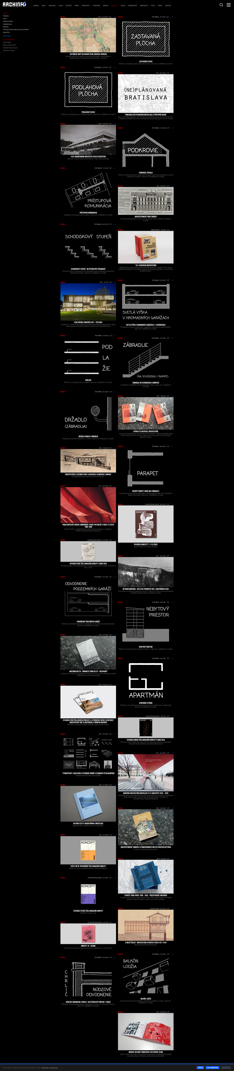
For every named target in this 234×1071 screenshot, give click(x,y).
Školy (123, 5)
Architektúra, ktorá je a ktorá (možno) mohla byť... (88, 476)
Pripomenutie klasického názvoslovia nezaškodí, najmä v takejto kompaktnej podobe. (146, 219)
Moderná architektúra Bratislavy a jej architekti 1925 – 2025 (145, 793)
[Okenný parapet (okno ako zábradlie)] (146, 468)
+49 (115, 124)
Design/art (132, 5)
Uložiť (200, 1067)
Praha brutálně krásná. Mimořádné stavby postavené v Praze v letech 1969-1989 (88, 526)
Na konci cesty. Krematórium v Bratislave (88, 824)
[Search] (221, 4)
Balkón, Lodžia (146, 999)
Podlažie (88, 380)
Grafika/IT (144, 5)
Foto (153, 5)
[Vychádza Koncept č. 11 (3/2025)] (146, 524)
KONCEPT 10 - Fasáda (88, 946)
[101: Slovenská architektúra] (146, 247)
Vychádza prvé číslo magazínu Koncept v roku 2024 (88, 564)
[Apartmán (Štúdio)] (146, 680)
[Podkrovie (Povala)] (146, 150)
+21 (173, 808)
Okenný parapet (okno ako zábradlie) (145, 491)
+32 (115, 486)
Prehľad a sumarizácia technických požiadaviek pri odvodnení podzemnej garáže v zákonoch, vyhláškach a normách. (88, 624)
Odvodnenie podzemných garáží (88, 622)
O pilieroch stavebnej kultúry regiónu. (146, 849)
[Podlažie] (88, 357)
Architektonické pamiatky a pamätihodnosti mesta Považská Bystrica (146, 847)
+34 (172, 396)
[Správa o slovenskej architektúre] (146, 413)
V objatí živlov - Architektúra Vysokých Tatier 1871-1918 (145, 943)
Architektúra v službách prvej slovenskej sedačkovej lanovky (88, 475)
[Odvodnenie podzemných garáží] (88, 599)
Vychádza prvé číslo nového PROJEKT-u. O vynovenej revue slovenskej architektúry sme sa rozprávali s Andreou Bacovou (88, 721)
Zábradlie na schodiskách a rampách (145, 383)
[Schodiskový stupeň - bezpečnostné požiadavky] (88, 246)
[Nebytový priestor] (146, 624)
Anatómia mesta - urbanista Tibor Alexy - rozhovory (88, 672)
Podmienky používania (49, 1067)
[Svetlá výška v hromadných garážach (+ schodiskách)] (146, 302)
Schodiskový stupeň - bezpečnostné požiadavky (88, 269)
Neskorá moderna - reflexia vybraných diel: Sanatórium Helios (146, 589)
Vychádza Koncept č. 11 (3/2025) (146, 545)
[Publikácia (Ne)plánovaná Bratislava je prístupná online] (146, 93)
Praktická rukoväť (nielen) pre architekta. (88, 775)
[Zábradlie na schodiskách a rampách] (146, 360)
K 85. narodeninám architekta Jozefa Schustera (88, 157)
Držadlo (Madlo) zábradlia (88, 437)
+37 (172, 230)
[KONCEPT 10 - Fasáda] (88, 933)
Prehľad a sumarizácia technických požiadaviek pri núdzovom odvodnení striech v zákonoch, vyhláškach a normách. (88, 1005)
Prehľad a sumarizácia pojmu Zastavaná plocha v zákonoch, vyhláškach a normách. (146, 64)
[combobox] (221, 4)
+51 (115, 335)
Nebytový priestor (145, 647)
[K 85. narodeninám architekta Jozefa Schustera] (88, 140)
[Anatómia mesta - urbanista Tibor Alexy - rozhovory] (88, 653)
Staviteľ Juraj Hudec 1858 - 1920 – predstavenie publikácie (145, 896)
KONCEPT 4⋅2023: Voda (88, 913)
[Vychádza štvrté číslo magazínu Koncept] (88, 894)
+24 (115, 685)
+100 (172, 17)
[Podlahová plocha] (88, 89)
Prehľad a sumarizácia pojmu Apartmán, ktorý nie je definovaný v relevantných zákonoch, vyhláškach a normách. (145, 706)
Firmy (77, 5)
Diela (44, 5)
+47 (172, 128)
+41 (115, 282)
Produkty (86, 5)
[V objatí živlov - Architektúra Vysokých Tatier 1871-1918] (146, 925)
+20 (115, 878)
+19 (115, 957)
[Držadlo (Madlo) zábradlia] (88, 414)
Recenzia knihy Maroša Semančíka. (146, 945)
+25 (115, 635)
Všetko (5, 13)
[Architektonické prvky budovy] (146, 201)
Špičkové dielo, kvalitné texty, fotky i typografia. (88, 826)
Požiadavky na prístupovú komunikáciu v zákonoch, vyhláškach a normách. (88, 215)
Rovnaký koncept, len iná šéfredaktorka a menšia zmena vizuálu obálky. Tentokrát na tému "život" (88, 566)
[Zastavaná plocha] (146, 39)
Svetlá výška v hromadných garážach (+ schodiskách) (146, 325)
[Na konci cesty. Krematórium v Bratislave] (88, 804)
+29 (172, 504)
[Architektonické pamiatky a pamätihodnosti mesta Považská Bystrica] (146, 827)
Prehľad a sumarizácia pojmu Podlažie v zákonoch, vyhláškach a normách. (88, 382)
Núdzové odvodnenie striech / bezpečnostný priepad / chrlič (88, 1002)
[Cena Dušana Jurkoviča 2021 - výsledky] (88, 302)
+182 (114, 17)
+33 (115, 448)
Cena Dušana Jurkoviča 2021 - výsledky (88, 322)
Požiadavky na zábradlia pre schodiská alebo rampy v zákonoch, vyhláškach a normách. (146, 386)
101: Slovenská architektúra (145, 265)
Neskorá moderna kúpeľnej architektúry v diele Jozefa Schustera (88, 159)
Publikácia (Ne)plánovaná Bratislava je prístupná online (145, 115)
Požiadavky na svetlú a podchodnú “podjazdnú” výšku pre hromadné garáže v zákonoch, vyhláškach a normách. (146, 328)
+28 (115, 540)
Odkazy (168, 5)
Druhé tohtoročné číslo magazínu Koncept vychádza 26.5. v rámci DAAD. (88, 948)
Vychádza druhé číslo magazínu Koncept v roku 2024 (146, 740)
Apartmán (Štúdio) (145, 703)
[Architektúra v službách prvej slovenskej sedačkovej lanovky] (88, 461)
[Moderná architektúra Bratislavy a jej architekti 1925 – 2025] (146, 772)
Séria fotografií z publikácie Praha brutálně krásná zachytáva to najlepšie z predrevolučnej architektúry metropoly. (88, 530)
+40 (172, 280)
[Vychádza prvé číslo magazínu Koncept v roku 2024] (88, 551)
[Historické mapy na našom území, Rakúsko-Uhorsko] (88, 35)
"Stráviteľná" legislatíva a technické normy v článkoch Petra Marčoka (88, 773)
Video (160, 5)
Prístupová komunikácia (88, 213)
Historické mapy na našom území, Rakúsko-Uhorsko (88, 54)
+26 (115, 577)
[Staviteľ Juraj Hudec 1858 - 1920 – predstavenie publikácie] (146, 876)
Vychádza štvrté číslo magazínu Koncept (88, 911)
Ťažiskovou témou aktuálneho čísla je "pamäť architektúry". (88, 868)
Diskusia (52, 5)
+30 (172, 556)
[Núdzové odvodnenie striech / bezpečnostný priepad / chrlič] (88, 979)
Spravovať (226, 1067)
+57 (172, 338)
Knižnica (114, 5)
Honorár (96, 5)
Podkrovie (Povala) (146, 173)
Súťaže (69, 5)
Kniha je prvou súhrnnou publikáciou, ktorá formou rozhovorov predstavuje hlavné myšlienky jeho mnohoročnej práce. (88, 674)
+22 (172, 753)
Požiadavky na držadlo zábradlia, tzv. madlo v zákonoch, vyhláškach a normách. (88, 439)
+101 (115, 67)
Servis (105, 5)
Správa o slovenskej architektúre (145, 432)
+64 (172, 73)
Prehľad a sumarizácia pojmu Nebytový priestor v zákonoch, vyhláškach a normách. (146, 649)
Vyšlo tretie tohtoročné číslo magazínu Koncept (88, 866)
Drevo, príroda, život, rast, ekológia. (145, 547)
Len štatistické (212, 1067)
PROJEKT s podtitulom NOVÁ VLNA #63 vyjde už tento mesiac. (88, 724)
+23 (172, 716)
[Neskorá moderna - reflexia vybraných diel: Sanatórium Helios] (146, 572)
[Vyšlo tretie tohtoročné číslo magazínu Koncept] (88, 850)
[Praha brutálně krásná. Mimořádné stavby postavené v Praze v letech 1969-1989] (88, 505)
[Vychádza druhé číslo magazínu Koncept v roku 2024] (146, 727)
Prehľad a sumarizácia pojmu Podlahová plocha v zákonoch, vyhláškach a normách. (88, 114)
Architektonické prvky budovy (146, 217)
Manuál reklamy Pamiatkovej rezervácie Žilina (146, 1052)
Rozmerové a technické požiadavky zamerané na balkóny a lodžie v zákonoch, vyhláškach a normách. (145, 1002)
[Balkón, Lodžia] (146, 976)
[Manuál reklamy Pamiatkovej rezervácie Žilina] (146, 1031)
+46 (115, 224)
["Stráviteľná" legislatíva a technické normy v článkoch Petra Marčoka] (88, 753)
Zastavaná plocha (145, 62)
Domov (36, 5)
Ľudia (60, 5)
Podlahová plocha (88, 112)
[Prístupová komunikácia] (88, 190)
